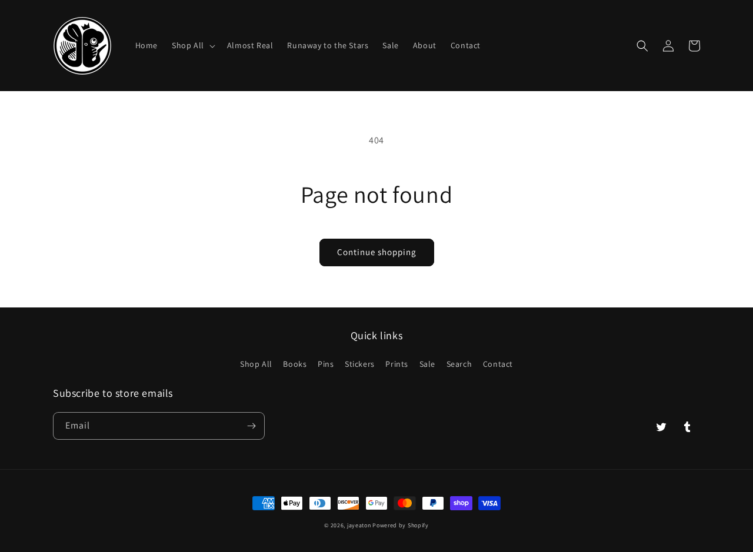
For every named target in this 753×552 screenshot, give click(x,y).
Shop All (256, 364)
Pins (326, 364)
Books (294, 364)
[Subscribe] (251, 426)
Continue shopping (377, 251)
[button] (192, 45)
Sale (427, 364)
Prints (396, 364)
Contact (498, 364)
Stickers (360, 364)
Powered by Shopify (400, 525)
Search (459, 364)
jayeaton (359, 525)
